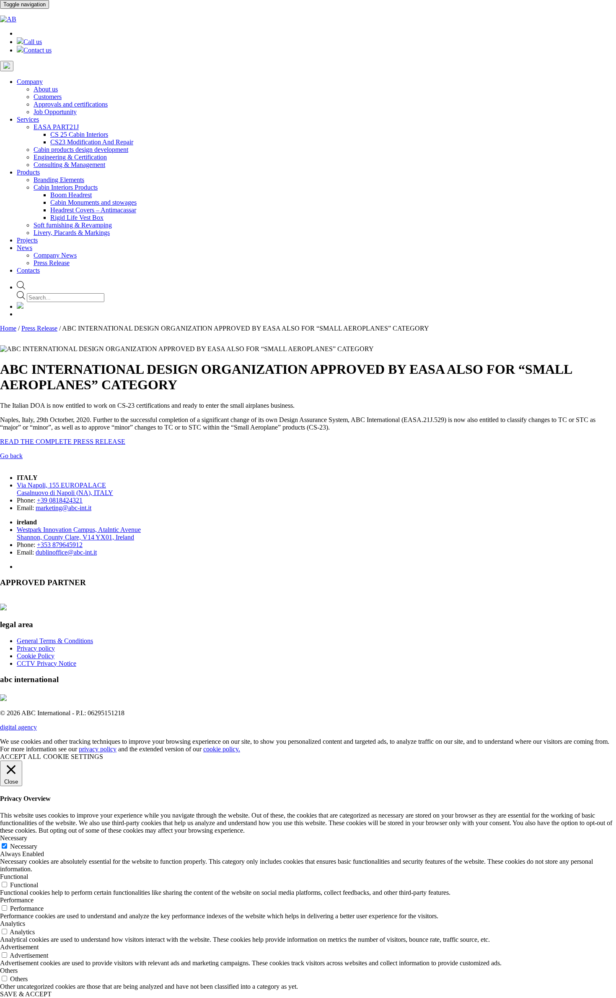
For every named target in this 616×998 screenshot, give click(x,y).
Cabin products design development (81, 149)
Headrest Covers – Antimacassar (93, 210)
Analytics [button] (12, 923)
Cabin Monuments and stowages (93, 202)
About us (46, 89)
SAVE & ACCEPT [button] (26, 994)
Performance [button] (17, 900)
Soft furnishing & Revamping (73, 225)
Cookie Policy (35, 655)
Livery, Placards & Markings (72, 232)
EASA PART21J (56, 126)
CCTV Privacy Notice (46, 663)
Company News (55, 255)
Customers (48, 96)
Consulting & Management (69, 164)
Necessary (23, 846)
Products (28, 172)
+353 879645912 (60, 544)
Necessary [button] (13, 838)
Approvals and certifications (71, 104)
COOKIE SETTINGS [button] (73, 756)
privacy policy (97, 749)
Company (30, 81)
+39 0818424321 (60, 500)
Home (8, 328)
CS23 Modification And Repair (91, 142)
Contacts (28, 270)
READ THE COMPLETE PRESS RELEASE (62, 441)
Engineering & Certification (70, 157)
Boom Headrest (71, 194)
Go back (11, 455)
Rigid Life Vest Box (77, 217)
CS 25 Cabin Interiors (79, 134)
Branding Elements (59, 179)
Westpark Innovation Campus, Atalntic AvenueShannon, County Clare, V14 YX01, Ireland (79, 533)
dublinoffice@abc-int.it (66, 552)
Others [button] (9, 970)
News (24, 247)
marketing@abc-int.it (63, 507)
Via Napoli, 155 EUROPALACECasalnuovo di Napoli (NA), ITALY (65, 489)
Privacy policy (36, 648)
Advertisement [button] (19, 947)
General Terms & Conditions (55, 640)
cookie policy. (221, 749)
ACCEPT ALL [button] (20, 756)
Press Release (52, 262)
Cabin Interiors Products (66, 187)
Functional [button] (14, 876)
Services (28, 119)
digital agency (18, 727)
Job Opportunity (55, 111)
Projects (27, 240)
